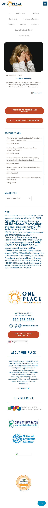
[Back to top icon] (42, 503)
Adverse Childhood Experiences (19, 216)
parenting (36, 260)
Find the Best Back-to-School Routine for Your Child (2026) (23, 169)
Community (13, 19)
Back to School (33, 216)
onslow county (25, 260)
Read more (37, 93)
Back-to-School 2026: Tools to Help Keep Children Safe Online (22, 149)
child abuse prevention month (19, 227)
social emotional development (22, 265)
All (9, 13)
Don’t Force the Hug (23, 78)
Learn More (22, 388)
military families (11, 261)
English (14, 342)
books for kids (21, 218)
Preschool (10, 262)
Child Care (35, 13)
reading (37, 263)
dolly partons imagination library (20, 243)
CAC (30, 218)
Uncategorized (23, 35)
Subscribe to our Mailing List (23, 334)
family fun (8, 253)
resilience (8, 265)
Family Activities (34, 251)
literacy (37, 258)
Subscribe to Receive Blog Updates (24, 111)
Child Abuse (20, 13)
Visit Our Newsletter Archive (24, 120)
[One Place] (12, 3)
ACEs (6, 216)
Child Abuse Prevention (23, 223)
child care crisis (20, 232)
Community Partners (15, 237)
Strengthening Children (23, 30)
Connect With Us (30, 326)
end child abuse (21, 251)
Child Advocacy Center (23, 227)
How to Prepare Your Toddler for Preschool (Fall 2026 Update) (24, 179)
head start (24, 256)
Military (23, 24)
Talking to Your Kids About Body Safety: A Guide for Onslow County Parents (24, 139)
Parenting (35, 24)
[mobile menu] (45, 4)
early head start (20, 248)
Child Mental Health (14, 235)
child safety (28, 235)
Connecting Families (30, 19)
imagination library (23, 258)
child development (35, 233)
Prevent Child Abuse (25, 263)
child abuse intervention (26, 221)
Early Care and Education (23, 243)
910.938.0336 (24, 320)
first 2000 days (35, 253)
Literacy (12, 24)
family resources (21, 253)
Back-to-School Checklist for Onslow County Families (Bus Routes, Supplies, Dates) (23, 159)
